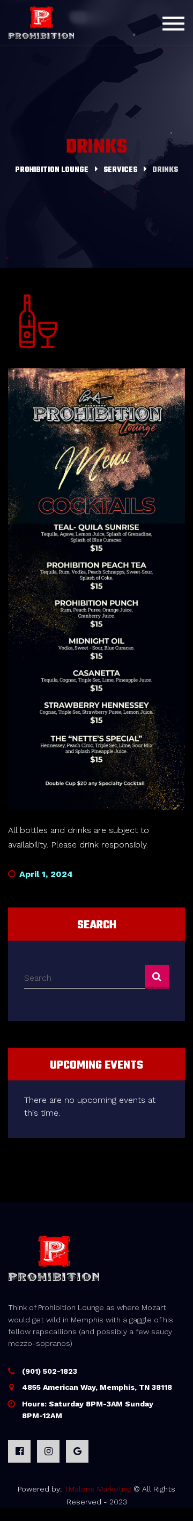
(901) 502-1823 (49, 1371)
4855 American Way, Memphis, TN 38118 (97, 1387)
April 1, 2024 (45, 874)
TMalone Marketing (97, 1489)
